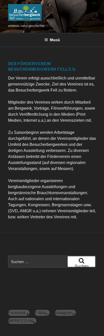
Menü (55, 40)
